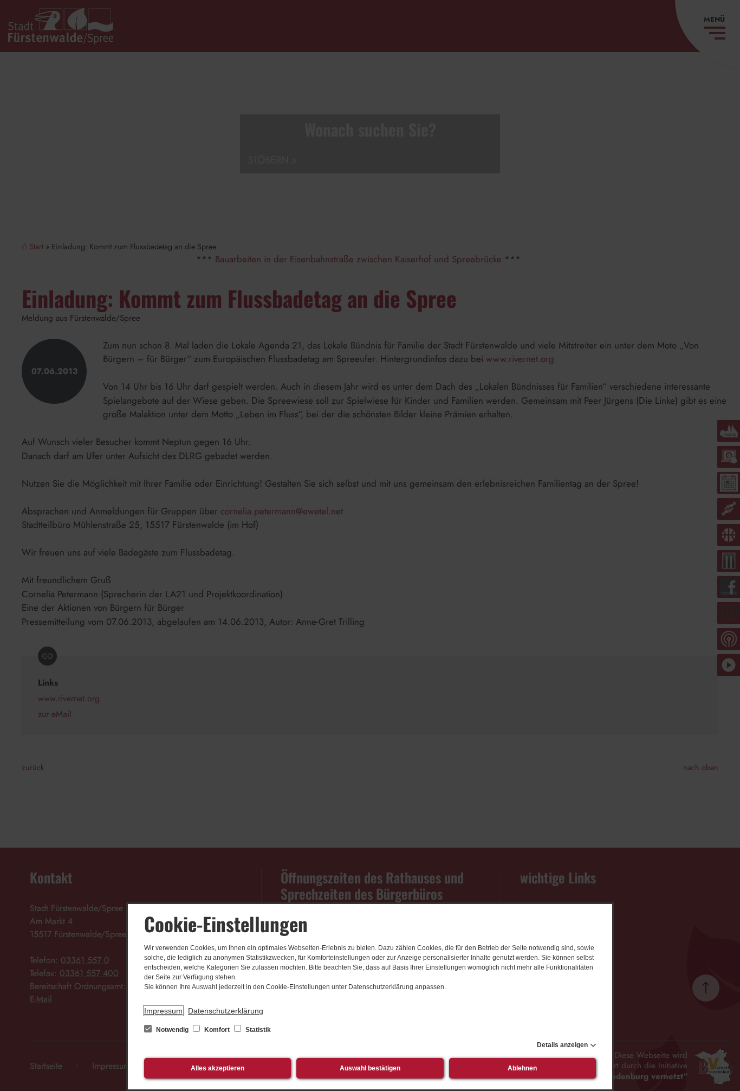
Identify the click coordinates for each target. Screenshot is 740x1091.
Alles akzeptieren (217, 1068)
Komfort (217, 1030)
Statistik (257, 1030)
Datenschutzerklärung (225, 1010)
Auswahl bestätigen (370, 1068)
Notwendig (172, 1030)
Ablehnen (522, 1068)
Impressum (163, 1010)
